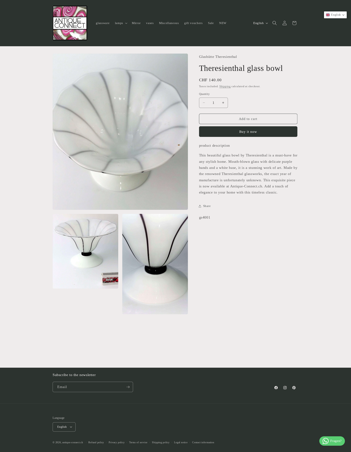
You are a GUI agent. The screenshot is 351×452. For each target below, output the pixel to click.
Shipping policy (161, 442)
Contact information (203, 442)
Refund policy (96, 442)
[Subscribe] (128, 387)
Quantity (204, 94)
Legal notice (180, 442)
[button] (120, 23)
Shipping (225, 86)
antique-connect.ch (72, 442)
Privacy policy (117, 442)
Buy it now (248, 132)
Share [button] (207, 206)
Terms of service (138, 442)
